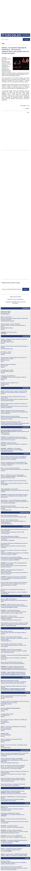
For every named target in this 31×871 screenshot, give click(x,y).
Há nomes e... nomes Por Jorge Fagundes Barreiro (6, 353)
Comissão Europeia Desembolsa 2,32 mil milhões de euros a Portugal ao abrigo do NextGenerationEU (14, 862)
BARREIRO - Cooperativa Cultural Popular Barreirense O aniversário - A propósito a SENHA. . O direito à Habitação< (14, 841)
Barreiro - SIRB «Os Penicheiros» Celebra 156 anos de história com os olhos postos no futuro (14, 600)
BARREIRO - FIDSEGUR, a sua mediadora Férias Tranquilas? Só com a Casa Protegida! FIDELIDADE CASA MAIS (12, 450)
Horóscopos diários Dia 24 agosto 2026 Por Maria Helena (6, 313)
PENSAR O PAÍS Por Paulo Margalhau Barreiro (6, 735)
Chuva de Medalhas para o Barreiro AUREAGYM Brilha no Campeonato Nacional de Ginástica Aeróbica (15, 490)
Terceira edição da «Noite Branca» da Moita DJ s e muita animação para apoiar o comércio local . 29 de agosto (13, 645)
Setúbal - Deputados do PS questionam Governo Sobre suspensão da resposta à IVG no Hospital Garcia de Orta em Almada (14, 412)
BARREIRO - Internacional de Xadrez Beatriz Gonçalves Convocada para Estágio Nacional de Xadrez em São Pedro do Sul (14, 496)
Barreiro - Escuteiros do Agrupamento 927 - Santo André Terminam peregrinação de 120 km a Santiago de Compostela (14, 754)
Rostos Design (17, 296)
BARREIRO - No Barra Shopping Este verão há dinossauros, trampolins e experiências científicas (14, 444)
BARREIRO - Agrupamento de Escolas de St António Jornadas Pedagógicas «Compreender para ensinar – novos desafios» (14, 578)
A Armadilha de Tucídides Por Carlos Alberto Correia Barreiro (7, 371)
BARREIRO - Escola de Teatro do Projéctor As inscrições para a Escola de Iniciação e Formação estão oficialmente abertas (14, 651)
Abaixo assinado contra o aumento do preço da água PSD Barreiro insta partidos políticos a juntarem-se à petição (14, 392)
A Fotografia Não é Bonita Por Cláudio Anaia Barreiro (7, 715)
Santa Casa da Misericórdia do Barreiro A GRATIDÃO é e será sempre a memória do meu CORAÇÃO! (12, 814)
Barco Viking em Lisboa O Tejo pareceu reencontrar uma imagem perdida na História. (13, 632)
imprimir (26, 108)
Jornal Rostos (20, 299)
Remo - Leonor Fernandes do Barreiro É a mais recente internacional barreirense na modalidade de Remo (15, 469)
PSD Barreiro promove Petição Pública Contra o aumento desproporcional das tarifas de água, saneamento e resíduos (14, 417)
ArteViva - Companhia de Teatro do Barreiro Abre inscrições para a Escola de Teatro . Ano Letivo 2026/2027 (11, 850)
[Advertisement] (15, 16)
